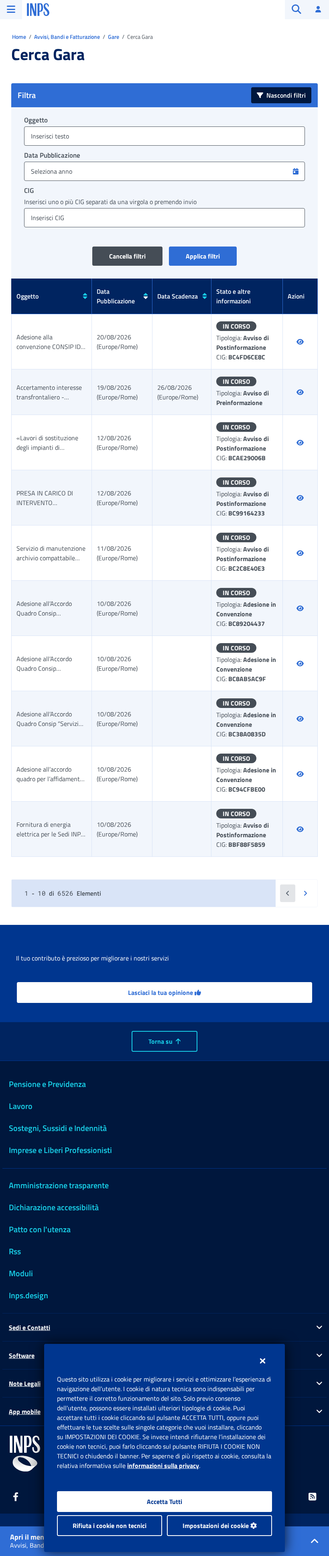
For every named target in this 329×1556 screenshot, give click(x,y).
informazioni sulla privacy (163, 1465)
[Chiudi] (262, 1360)
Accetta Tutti (164, 1501)
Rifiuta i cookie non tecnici (109, 1525)
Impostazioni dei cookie (216, 1525)
